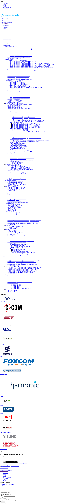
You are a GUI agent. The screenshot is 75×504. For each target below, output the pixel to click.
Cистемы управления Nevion (13, 214)
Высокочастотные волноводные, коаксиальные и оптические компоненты (20, 109)
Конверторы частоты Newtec (15, 94)
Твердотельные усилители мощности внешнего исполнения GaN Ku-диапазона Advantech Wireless (29, 66)
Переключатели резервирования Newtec (18, 145)
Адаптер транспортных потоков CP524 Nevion (17, 199)
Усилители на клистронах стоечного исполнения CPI (18, 78)
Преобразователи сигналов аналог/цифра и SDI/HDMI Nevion (22, 252)
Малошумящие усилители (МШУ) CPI (17, 83)
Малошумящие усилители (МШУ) (14, 81)
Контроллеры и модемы (10, 276)
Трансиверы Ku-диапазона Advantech (15, 101)
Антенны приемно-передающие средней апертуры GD (21, 51)
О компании (5, 3)
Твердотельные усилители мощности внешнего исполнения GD (23, 61)
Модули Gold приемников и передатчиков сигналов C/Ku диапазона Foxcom (27, 121)
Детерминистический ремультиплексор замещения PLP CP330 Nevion (21, 196)
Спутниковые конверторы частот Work (17, 96)
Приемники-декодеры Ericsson (14, 206)
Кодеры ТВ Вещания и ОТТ (10, 180)
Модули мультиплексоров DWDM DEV (20, 130)
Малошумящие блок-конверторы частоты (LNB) (17, 85)
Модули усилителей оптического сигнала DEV (21, 134)
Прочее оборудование (12, 153)
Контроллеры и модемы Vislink (14, 277)
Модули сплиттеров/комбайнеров (16, 122)
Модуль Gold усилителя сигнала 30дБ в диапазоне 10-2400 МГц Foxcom (26, 138)
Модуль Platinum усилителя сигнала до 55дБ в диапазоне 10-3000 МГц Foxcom (28, 135)
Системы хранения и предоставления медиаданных (18, 238)
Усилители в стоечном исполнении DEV (18, 159)
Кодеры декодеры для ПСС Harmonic (15, 183)
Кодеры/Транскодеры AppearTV (14, 185)
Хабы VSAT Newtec (11, 291)
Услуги (4, 5)
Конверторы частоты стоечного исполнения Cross (20, 97)
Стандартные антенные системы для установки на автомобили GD (21, 261)
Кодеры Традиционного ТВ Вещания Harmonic (17, 178)
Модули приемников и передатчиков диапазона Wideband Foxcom (25, 119)
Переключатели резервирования (16, 139)
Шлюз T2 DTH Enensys (12, 231)
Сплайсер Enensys (11, 195)
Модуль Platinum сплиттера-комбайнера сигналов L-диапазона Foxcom (26, 125)
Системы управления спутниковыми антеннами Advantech (21, 169)
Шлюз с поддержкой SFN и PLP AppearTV (16, 236)
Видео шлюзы (8, 229)
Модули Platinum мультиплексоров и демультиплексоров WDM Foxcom (26, 132)
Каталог (4, 4)
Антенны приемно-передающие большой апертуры (18, 47)
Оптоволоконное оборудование (14, 110)
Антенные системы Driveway (13, 265)
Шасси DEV (14, 112)
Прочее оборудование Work (15, 163)
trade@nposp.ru (9, 22)
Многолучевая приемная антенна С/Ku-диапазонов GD (19, 57)
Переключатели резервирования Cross (17, 148)
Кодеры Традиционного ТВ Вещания (12, 176)
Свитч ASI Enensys (11, 217)
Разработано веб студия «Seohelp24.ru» (8, 484)
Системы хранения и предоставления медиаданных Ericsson (22, 241)
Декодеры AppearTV (12, 209)
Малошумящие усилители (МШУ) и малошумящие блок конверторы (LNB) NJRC (26, 87)
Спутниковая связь (6, 45)
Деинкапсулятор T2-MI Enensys (14, 233)
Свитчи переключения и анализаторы (12, 215)
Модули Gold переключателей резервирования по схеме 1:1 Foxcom (25, 141)
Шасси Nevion (13, 243)
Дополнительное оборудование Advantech (18, 146)
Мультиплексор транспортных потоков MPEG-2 (10, 465)
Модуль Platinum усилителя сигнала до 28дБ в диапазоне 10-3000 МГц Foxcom (28, 137)
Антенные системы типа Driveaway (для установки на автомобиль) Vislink (22, 264)
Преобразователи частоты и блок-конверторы (14, 80)
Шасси (11, 111)
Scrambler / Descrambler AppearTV (14, 201)
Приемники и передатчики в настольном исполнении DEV (22, 158)
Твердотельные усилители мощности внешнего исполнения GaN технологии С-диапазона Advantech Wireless (32, 64)
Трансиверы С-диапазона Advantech (15, 100)
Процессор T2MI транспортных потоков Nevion (17, 235)
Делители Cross (13, 152)
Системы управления (9, 211)
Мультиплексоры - (7, 39)
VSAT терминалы (8, 279)
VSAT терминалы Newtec (13, 283)
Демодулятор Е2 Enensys (12, 208)
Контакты (5, 10)
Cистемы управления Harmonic (14, 212)
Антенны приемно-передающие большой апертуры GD (21, 48)
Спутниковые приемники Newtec (14, 207)
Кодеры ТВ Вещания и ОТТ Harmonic (15, 181)
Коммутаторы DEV (11, 149)
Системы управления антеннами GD (17, 166)
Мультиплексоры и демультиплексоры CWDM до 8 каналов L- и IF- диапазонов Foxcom (30, 131)
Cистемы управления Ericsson (13, 213)
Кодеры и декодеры (9, 274)
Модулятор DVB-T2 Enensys (13, 227)
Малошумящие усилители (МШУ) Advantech (19, 84)
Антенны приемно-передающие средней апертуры (18, 50)
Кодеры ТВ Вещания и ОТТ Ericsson (15, 182)
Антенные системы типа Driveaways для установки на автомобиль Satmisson (23, 263)
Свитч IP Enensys (11, 219)
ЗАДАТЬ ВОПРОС (4, 23)
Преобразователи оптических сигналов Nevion (19, 254)
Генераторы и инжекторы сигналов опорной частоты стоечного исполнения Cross (26, 154)
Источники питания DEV (15, 161)
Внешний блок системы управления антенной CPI (20, 167)
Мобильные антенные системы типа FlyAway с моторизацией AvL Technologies (23, 268)
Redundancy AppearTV (12, 224)
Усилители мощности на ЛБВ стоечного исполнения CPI (19, 76)
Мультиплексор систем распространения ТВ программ (11, 458)
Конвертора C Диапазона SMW (16, 88)
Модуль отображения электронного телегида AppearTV (19, 202)
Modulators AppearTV (12, 228)
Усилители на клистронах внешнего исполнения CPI (18, 77)
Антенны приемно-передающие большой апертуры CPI (21, 49)
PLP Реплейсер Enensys (12, 194)
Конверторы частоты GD (15, 91)
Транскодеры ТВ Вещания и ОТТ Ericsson (16, 188)
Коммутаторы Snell (16, 250)
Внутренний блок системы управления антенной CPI (20, 168)
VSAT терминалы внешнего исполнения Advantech (18, 281)
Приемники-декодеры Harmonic (14, 204)
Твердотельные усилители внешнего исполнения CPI (20, 62)
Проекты (4, 6)
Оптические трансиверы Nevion (16, 255)
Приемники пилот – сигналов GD (16, 171)
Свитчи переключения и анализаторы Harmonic (17, 216)
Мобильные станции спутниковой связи (11, 256)
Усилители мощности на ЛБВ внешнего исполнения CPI (19, 75)
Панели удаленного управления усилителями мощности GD (20, 79)
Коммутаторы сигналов (14, 248)
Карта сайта (2, 485)
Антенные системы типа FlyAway (12, 266)
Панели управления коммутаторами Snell (20, 251)
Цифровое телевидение (7, 175)
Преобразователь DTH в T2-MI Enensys (15, 232)
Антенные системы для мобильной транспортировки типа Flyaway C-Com (22, 270)
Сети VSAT (5, 278)
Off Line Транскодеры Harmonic (14, 189)
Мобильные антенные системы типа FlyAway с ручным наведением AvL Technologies (25, 267)
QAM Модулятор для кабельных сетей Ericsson (17, 226)
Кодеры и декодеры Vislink (13, 275)
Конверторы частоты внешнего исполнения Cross (20, 98)
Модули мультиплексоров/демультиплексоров (19, 128)
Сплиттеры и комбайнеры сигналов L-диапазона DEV (18, 150)
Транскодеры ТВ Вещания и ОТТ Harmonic (16, 187)
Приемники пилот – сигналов (14, 170)
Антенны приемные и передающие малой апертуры (18, 53)
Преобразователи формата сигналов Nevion (18, 247)
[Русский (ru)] (6, 25)
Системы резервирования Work (16, 144)
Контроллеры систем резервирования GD (16, 174)
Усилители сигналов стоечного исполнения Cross (20, 155)
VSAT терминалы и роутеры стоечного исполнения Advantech (20, 282)
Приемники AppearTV (12, 210)
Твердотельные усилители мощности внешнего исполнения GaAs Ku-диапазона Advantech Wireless (30, 65)
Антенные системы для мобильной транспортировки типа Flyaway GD (22, 269)
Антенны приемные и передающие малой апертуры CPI (21, 56)
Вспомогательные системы (10, 237)
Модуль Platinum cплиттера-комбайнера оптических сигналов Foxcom (26, 124)
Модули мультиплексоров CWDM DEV (20, 129)
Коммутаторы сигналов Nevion (18, 249)
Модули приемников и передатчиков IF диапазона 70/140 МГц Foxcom (26, 118)
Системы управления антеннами (14, 165)
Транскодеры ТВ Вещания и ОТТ (12, 186)
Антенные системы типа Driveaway (12, 257)
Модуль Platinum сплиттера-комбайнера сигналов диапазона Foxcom (26, 127)
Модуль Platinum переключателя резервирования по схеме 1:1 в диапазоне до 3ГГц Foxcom (30, 140)
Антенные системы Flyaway (13, 273)
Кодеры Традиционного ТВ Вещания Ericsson (17, 179)
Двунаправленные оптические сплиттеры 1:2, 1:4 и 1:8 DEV (24, 123)
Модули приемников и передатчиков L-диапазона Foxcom (23, 117)
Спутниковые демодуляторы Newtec (15, 107)
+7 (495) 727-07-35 (4, 18)
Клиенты (4, 9)
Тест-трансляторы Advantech (13, 102)
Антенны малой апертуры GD (16, 55)
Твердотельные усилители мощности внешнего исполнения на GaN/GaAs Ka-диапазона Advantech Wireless (31, 67)
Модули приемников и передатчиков (17, 114)
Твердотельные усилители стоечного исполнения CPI (20, 71)
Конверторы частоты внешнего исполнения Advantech (21, 92)
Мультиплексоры (8, 191)
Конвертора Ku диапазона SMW (16, 89)
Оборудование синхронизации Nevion (17, 253)
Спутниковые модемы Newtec (14, 106)
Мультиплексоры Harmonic (13, 192)
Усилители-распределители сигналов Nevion (19, 244)
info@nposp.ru (3, 22)
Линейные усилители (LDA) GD (14, 99)
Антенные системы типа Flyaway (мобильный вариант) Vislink (20, 272)
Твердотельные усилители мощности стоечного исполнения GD (23, 70)
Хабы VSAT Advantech (12, 290)
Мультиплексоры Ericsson (13, 193)
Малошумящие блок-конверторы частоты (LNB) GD (20, 86)
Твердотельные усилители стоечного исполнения (17, 69)
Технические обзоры (7, 7)
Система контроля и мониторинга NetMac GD (17, 173)
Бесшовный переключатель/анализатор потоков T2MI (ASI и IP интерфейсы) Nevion (24, 220)
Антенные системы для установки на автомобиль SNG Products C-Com (22, 262)
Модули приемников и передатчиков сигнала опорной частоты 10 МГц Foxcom (28, 120)
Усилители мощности (9, 59)
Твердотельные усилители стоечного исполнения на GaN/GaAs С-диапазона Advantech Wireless (29, 72)
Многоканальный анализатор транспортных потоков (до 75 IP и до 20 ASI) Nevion (24, 222)
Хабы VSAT (7, 289)
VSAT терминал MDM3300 (15, 287)
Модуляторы (7, 225)
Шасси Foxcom (15, 113)
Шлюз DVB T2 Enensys (12, 230)
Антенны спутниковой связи (11, 46)
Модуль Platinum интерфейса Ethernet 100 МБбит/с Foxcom (21, 160)
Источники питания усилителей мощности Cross (19, 156)
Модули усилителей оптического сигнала (18, 133)
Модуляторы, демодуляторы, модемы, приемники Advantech (20, 104)
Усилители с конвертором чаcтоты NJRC (18, 68)
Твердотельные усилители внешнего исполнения (17, 60)
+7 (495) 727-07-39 (4, 20)
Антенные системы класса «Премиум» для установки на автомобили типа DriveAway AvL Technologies (28, 258)
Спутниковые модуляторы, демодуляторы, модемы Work (19, 108)
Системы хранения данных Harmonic (17, 240)
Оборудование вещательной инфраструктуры (17, 242)
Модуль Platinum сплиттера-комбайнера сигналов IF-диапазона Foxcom (26, 126)
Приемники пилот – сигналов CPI (17, 172)
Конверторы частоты (12, 90)
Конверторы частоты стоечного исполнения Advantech (21, 93)
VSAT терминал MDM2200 (15, 284)
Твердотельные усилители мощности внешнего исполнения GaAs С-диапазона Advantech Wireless (29, 63)
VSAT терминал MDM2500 (15, 285)
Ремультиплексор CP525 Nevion (14, 197)
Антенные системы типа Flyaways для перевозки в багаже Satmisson (21, 271)
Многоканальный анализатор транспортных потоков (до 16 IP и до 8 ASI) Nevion (24, 223)
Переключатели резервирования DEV (17, 143)
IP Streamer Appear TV (12, 190)
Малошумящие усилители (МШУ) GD (17, 82)
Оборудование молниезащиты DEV (17, 162)
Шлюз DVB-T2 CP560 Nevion (13, 234)
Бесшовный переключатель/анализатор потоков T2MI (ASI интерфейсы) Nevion (23, 221)
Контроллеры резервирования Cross (17, 147)
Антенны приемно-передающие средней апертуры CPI (21, 52)
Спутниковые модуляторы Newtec (14, 105)
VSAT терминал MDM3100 (15, 286)
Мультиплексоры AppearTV (13, 200)
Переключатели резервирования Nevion (18, 245)
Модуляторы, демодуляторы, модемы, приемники (15, 103)
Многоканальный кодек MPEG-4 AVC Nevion (17, 184)
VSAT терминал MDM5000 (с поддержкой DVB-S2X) (20, 288)
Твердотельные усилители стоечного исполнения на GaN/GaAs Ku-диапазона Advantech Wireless (29, 73)
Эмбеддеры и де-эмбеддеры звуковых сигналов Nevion (21, 246)
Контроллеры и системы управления (12, 164)
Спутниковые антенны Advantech (14, 58)
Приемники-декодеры (9, 203)
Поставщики (5, 8)
